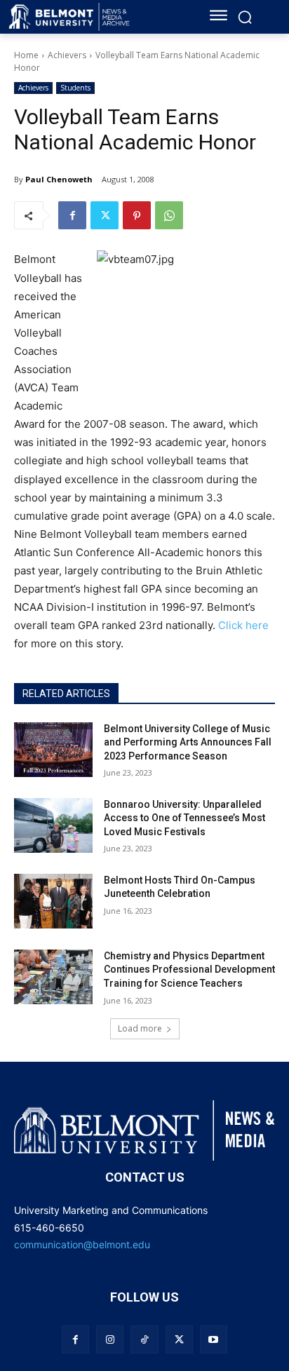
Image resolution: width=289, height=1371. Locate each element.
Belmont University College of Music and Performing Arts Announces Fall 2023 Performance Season (187, 742)
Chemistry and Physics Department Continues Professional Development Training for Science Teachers (189, 969)
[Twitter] (104, 215)
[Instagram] (109, 1339)
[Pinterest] (137, 215)
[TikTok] (144, 1339)
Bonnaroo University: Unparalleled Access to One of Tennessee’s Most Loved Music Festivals (184, 818)
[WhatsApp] (169, 215)
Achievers (67, 55)
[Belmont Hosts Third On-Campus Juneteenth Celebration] (53, 901)
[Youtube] (213, 1339)
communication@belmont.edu (82, 1244)
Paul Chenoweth (59, 179)
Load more (140, 1028)
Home (26, 55)
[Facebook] (72, 215)
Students (75, 88)
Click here (243, 625)
